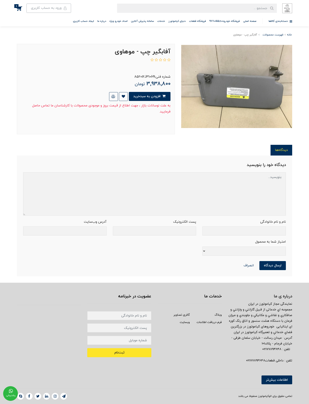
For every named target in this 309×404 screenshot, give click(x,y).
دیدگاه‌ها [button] (281, 150)
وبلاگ (218, 315)
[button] (21, 8)
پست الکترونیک (184, 222)
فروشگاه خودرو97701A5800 (224, 21)
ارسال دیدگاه (272, 265)
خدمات (161, 21)
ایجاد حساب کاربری (83, 21)
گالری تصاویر (181, 315)
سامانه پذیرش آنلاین (142, 21)
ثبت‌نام (119, 352)
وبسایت (185, 322)
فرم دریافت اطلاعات (209, 322)
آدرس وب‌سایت (95, 222)
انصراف (249, 265)
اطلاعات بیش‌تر (277, 380)
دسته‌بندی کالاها (279, 21)
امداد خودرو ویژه (119, 21)
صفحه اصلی (249, 21)
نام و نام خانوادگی (273, 222)
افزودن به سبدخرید (147, 96)
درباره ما (101, 21)
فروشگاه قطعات (197, 21)
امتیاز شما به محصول (270, 241)
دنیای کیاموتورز (177, 21)
